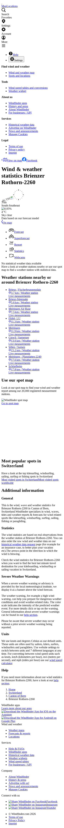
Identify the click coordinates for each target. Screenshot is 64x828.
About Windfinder (19, 109)
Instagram (51, 804)
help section (30, 614)
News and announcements (23, 131)
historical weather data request (18, 544)
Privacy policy (17, 149)
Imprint (13, 152)
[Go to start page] (1, 2)
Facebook (31, 160)
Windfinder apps (18, 103)
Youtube (51, 807)
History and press (18, 106)
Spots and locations (19, 75)
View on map (14, 160)
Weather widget (17, 91)
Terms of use (16, 146)
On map (7, 222)
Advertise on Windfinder (22, 127)
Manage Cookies (18, 134)
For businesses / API (20, 112)
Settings (18, 60)
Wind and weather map (21, 72)
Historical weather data (21, 124)
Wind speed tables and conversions (28, 87)
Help (15, 54)
